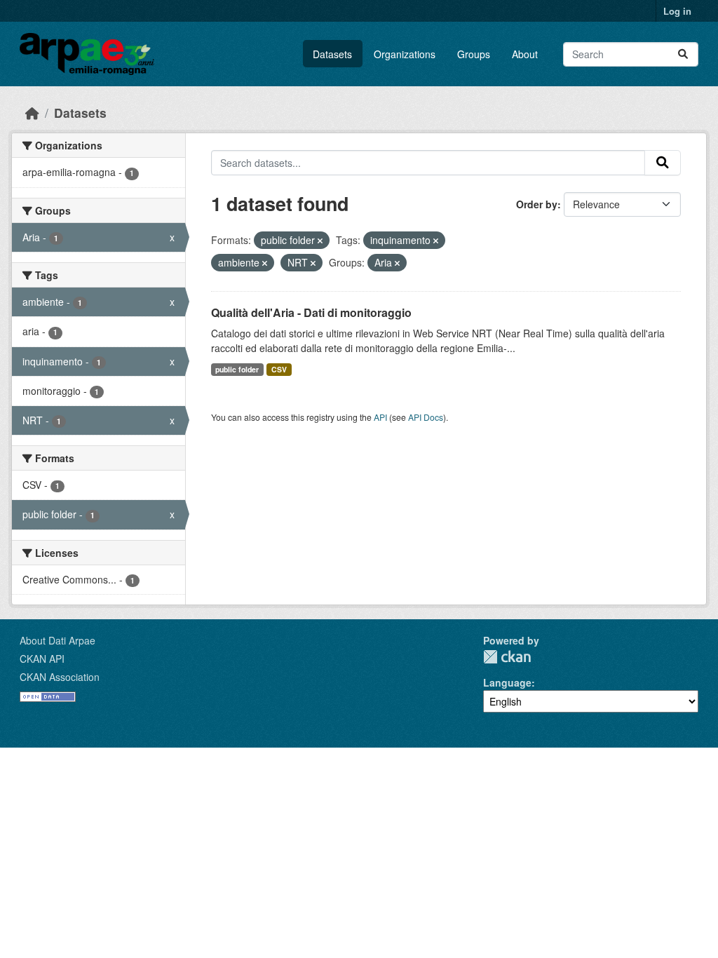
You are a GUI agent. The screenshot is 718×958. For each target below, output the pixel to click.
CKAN (507, 656)
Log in (677, 11)
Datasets (332, 54)
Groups (473, 54)
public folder (237, 369)
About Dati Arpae (57, 640)
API (380, 417)
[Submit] (683, 54)
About (525, 54)
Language (507, 682)
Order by (536, 204)
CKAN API (42, 659)
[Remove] (320, 240)
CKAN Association (60, 677)
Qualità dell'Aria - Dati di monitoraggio (311, 312)
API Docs (425, 417)
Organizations (404, 54)
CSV (279, 369)
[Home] (32, 112)
